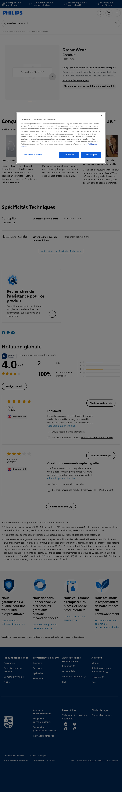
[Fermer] (101, 115)
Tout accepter (91, 154)
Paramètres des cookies (32, 154)
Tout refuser (69, 154)
